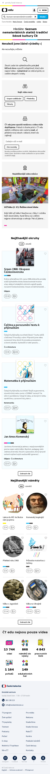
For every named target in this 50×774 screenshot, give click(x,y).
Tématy (10, 104)
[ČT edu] (7, 11)
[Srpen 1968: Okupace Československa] (25, 276)
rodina (39, 22)
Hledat (43, 17)
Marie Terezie (17, 22)
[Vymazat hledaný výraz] (35, 17)
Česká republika (29, 22)
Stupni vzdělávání (14, 98)
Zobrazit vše (25, 473)
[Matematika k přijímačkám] (25, 388)
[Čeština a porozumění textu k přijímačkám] (25, 332)
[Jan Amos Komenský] (25, 444)
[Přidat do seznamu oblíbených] (44, 180)
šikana (45, 22)
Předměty (31, 98)
